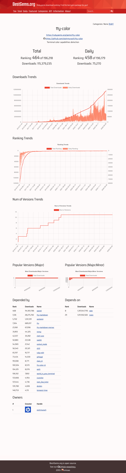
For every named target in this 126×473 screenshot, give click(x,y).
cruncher (40, 377)
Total (19, 11)
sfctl (38, 348)
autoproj (40, 319)
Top (14, 11)
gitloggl (40, 356)
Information (58, 11)
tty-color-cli (41, 365)
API (50, 11)
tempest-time (42, 390)
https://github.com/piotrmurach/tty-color (64, 38)
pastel (39, 310)
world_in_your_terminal (46, 373)
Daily (25, 11)
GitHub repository (67, 466)
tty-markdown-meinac (45, 327)
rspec (91, 314)
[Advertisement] (63, 438)
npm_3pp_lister (42, 381)
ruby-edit (40, 352)
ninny (39, 331)
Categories (43, 11)
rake (91, 310)
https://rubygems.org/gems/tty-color (63, 35)
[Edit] (111, 24)
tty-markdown (42, 314)
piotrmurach (41, 410)
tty (38, 323)
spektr (39, 340)
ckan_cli (40, 360)
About (68, 11)
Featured (33, 11)
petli (38, 369)
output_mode (42, 344)
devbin (39, 386)
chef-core (40, 335)
